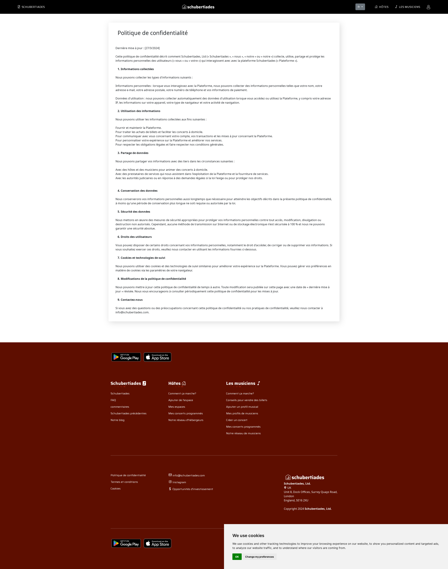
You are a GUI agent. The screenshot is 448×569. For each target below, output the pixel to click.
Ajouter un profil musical (242, 407)
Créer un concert (236, 420)
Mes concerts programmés (185, 413)
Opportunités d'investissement (192, 489)
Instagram (179, 482)
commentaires (120, 407)
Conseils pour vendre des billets (246, 400)
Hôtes (383, 7)
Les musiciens (409, 7)
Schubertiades (32, 7)
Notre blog (117, 420)
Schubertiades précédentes (128, 413)
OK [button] (237, 556)
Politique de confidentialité (128, 475)
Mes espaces (176, 407)
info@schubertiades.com (188, 475)
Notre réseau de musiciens (243, 433)
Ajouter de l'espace (180, 400)
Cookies (116, 488)
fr (359, 7)
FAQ (113, 400)
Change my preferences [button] (259, 556)
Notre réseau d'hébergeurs (185, 420)
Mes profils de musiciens (242, 413)
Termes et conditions (124, 482)
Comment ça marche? (182, 393)
